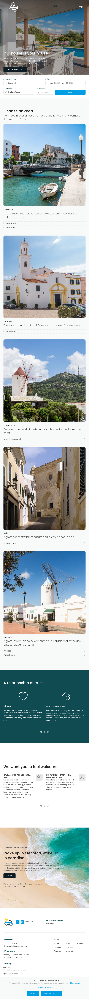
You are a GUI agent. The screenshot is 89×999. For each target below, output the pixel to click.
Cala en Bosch (9, 223)
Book (9, 876)
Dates (47, 79)
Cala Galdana (9, 331)
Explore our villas (15, 69)
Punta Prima (9, 655)
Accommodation (9, 79)
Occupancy (7, 88)
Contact (51, 923)
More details (75, 983)
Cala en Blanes (10, 227)
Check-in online (11, 974)
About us (69, 951)
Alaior (68, 943)
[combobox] (65, 83)
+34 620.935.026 (10, 943)
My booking (9, 967)
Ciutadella (58, 947)
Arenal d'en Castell (12, 439)
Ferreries (57, 951)
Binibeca (7, 651)
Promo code (40, 88)
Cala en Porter (10, 543)
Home (56, 943)
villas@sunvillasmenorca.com (15, 946)
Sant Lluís (69, 947)
